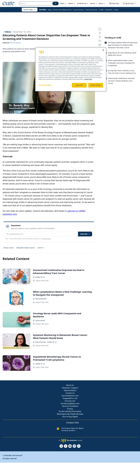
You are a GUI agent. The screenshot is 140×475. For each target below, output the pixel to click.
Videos (116, 10)
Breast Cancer (9, 248)
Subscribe (84, 234)
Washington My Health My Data (70, 414)
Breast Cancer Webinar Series (62, 10)
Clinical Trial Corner (91, 10)
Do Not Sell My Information (70, 411)
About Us (70, 385)
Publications (108, 10)
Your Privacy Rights (70, 416)
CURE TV (40, 248)
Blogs (49, 10)
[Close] (103, 50)
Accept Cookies (96, 85)
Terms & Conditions (70, 406)
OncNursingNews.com (70, 403)
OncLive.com (70, 401)
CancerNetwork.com (70, 395)
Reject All (79, 85)
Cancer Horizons (79, 10)
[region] (70, 69)
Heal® (101, 10)
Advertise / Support (70, 388)
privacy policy (47, 239)
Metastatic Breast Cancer (25, 248)
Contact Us (70, 393)
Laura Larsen (40, 320)
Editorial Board (70, 390)
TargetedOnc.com (70, 398)
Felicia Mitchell (40, 299)
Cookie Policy (88, 79)
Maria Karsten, (40, 342)
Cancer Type (28, 10)
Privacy (70, 409)
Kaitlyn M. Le (40, 277)
